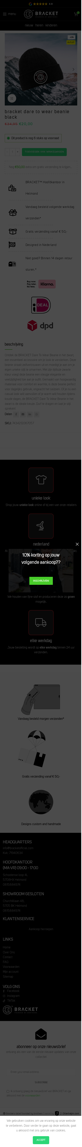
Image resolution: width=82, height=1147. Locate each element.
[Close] (77, 544)
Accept (41, 1140)
